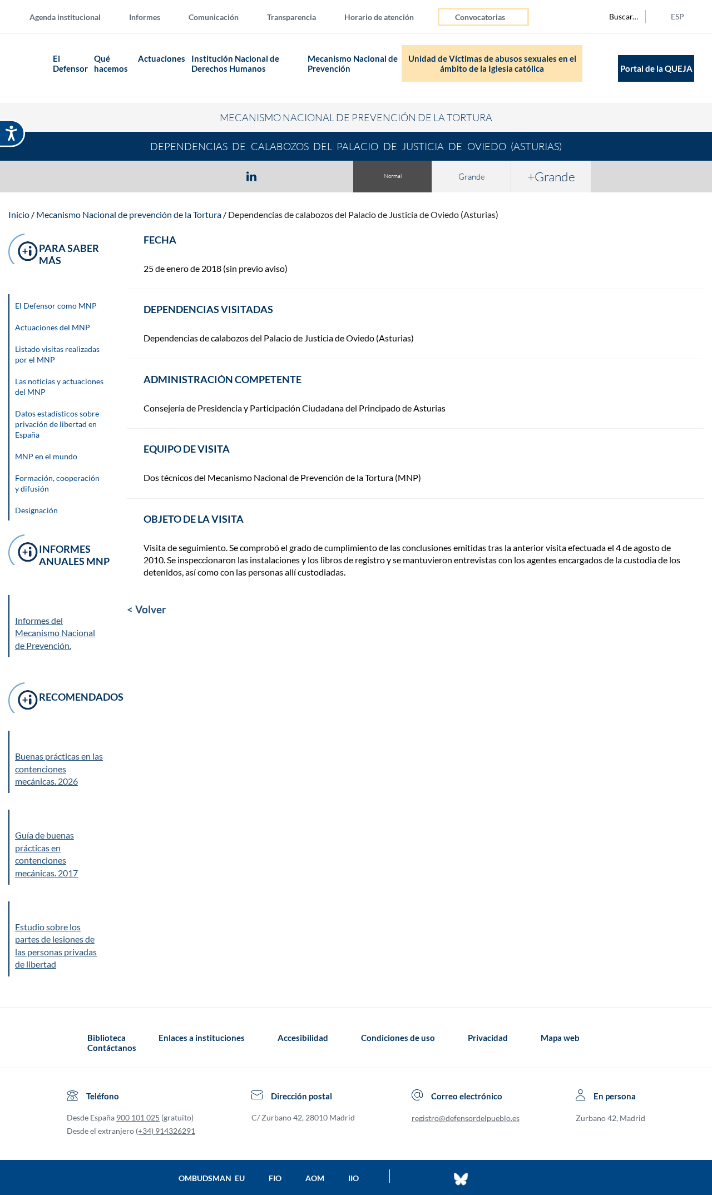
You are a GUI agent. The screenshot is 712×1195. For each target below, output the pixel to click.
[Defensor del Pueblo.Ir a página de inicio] (77, 1043)
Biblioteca (106, 1038)
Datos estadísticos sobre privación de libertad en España (57, 424)
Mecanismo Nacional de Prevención (353, 63)
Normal (393, 176)
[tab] (187, 176)
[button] (60, 761)
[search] (617, 16)
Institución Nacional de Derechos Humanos (235, 63)
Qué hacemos (111, 63)
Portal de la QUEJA (656, 68)
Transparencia (291, 17)
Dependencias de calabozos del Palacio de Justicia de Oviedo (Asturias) (363, 214)
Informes (144, 17)
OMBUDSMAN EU (212, 1178)
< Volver (146, 609)
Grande (471, 176)
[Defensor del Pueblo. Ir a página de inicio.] (28, 68)
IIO (353, 1178)
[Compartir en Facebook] (187, 176)
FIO (275, 1178)
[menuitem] (74, 16)
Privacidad (488, 1038)
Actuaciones (161, 58)
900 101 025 (138, 1117)
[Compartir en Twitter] (218, 176)
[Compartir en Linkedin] (251, 176)
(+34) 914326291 (165, 1131)
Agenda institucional (65, 17)
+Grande (551, 176)
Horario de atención (379, 17)
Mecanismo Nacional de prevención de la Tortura (128, 214)
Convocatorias (480, 17)
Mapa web (560, 1038)
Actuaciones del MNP (52, 327)
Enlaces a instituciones (202, 1038)
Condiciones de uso (398, 1038)
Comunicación (214, 17)
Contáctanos (111, 1048)
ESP (677, 16)
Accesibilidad (303, 1038)
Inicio (18, 214)
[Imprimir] (319, 176)
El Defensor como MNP (56, 305)
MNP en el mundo (46, 456)
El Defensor (70, 63)
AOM (314, 1178)
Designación (36, 510)
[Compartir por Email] (284, 176)
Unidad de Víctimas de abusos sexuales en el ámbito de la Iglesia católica (492, 63)
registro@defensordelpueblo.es (466, 1118)
